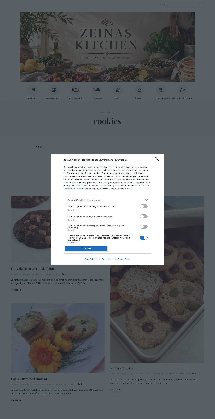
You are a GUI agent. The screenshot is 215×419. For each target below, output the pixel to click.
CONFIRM (86, 249)
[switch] (144, 206)
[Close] (158, 160)
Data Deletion (91, 259)
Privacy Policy (124, 259)
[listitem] (107, 199)
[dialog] (107, 209)
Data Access (107, 259)
